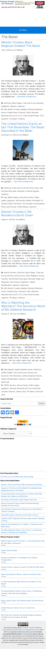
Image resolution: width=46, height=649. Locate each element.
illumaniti (34, 112)
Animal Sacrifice (10, 273)
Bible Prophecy (13, 197)
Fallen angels (34, 385)
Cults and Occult (29, 103)
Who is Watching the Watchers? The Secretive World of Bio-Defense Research (23, 306)
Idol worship (20, 200)
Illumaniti (40, 103)
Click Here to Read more (26, 97)
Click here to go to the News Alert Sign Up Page (16, 477)
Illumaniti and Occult (9, 116)
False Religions (32, 276)
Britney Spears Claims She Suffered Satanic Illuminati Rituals (22, 601)
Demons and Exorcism (16, 276)
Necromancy (15, 282)
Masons (13, 106)
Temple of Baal (7, 204)
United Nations (22, 207)
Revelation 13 (37, 200)
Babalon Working (27, 109)
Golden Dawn (12, 112)
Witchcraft (24, 285)
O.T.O (20, 116)
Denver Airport (22, 385)
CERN (6, 385)
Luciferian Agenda (32, 191)
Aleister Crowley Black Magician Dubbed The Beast (20, 44)
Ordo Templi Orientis (31, 116)
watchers (32, 207)
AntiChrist (7, 103)
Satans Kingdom (33, 379)
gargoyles (11, 200)
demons (13, 385)
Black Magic (17, 103)
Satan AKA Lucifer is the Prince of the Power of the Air (19, 515)
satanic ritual (21, 391)
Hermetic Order (25, 112)
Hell (11, 376)
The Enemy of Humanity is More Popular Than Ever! (19, 500)
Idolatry (28, 200)
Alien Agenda (9, 369)
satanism (4, 119)
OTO (42, 116)
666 (5, 109)
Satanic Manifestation (9, 379)
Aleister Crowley (13, 109)
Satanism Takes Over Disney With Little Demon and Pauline (21, 484)
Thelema (21, 119)
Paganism (25, 282)
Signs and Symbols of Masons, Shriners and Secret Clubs (21, 574)
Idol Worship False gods (18, 279)
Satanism (21, 106)
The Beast (13, 119)
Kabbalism (5, 106)
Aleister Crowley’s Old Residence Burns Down (17, 213)
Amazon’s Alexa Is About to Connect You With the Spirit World (22, 567)
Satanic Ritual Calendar (9, 550)
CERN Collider (6, 373)
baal (5, 197)
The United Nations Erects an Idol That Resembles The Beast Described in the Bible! (22, 127)
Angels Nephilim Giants (24, 369)
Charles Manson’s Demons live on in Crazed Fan (17, 608)
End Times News (32, 188)
